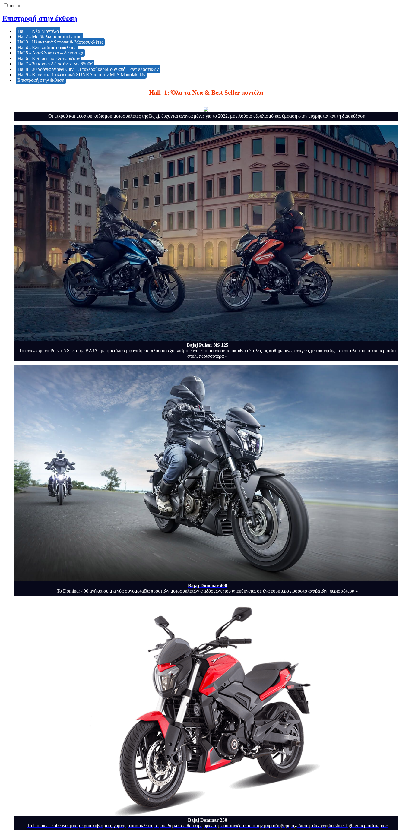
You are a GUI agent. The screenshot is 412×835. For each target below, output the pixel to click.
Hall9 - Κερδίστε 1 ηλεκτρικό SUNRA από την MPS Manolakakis (81, 74)
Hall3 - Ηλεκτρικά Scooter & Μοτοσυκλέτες (60, 42)
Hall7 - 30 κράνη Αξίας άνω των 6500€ (55, 63)
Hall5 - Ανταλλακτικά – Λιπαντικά (50, 52)
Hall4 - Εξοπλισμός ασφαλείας (46, 47)
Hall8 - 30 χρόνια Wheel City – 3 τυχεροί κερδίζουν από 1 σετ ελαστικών (88, 69)
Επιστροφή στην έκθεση (39, 18)
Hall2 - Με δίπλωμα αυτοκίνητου (49, 36)
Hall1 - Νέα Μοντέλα (38, 31)
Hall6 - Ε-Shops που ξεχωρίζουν (48, 58)
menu (15, 5)
